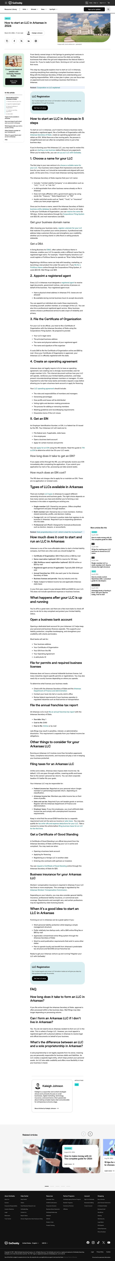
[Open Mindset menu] (37, 9)
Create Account (88, 1206)
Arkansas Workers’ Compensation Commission (48, 890)
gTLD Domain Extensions (104, 1202)
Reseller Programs (68, 1202)
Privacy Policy (100, 1252)
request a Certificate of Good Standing (52, 866)
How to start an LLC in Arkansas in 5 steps (12, 98)
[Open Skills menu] (27, 9)
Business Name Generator (53, 1209)
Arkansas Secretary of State (40, 135)
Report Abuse (24, 1215)
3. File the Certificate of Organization (11, 107)
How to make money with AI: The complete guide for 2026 (78, 1157)
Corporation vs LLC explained (48, 88)
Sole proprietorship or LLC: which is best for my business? (59, 532)
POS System (101, 1225)
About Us (7, 1199)
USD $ (44, 1243)
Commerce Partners (68, 1206)
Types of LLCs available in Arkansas (12, 117)
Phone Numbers (102, 1231)
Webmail (48, 1215)
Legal (6, 1212)
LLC (93, 543)
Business (94, 532)
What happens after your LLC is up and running (13, 126)
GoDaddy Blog (24, 1209)
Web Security (101, 1218)
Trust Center (8, 1218)
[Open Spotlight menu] (57, 9)
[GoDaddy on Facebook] (88, 1243)
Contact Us (23, 1212)
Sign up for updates (94, 9)
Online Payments (102, 1228)
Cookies (108, 1252)
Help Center (24, 1199)
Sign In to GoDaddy (89, 1199)
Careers (7, 1202)
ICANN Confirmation (51, 1202)
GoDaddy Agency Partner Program (72, 1199)
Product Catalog (50, 1225)
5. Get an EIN (9, 114)
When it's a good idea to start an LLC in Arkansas (13, 136)
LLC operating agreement (44, 388)
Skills (24, 9)
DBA (48, 250)
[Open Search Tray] (86, 3)
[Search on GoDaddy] (108, 9)
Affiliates (65, 1209)
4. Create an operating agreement (11, 111)
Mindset (33, 9)
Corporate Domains (51, 1206)
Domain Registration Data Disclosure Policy (32, 1218)
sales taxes (69, 821)
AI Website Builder (102, 1206)
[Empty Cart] (108, 3)
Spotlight (52, 9)
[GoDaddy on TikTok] (98, 1243)
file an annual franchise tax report (62, 712)
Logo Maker (101, 1222)
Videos (22, 1202)
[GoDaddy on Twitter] (103, 1243)
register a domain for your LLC (70, 228)
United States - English (29, 1243)
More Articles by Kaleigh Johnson (45, 1108)
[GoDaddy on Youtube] (108, 1243)
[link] (14, 41)
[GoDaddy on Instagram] (93, 1243)
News (42, 9)
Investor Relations (9, 1209)
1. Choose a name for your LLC (13, 101)
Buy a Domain (101, 1199)
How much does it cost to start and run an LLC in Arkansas (13, 122)
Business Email (101, 1209)
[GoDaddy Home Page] (12, 1243)
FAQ (6, 139)
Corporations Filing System (73, 214)
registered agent (68, 283)
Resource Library (11, 9)
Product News (95, 585)
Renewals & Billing (89, 1202)
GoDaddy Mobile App (51, 1212)
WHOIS (48, 1218)
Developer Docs (50, 1199)
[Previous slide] (83, 1134)
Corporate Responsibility (11, 1206)
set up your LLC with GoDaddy (69, 153)
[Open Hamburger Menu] (5, 3)
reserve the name (73, 211)
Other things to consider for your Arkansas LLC (12, 131)
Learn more (68, 1164)
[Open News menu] (46, 9)
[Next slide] (90, 1134)
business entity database (39, 209)
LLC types (48, 494)
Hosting (100, 1215)
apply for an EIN (43, 448)
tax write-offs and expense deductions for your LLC (58, 823)
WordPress (100, 1212)
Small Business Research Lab (28, 1206)
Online (45, 726)
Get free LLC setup (40, 108)
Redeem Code (49, 1222)
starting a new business (46, 150)
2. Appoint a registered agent (13, 104)
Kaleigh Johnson (37, 33)
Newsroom (7, 1215)
